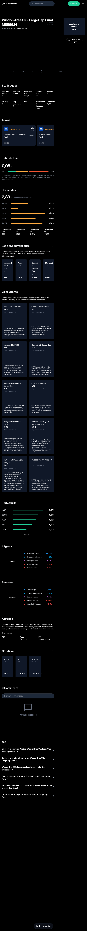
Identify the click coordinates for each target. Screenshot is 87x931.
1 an (41, 72)
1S (14, 72)
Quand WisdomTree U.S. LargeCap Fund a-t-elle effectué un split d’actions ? (28, 786)
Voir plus (27, 534)
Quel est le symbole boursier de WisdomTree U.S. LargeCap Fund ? (28, 759)
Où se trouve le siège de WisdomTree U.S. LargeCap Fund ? (28, 795)
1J (5, 72)
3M (32, 72)
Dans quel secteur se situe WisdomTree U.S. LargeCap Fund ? (28, 777)
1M (23, 72)
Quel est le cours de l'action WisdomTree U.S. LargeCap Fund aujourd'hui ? (28, 750)
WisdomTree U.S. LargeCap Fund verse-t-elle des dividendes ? (28, 768)
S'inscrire (73, 4)
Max (60, 72)
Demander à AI (45, 926)
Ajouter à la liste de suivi (74, 27)
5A (51, 72)
